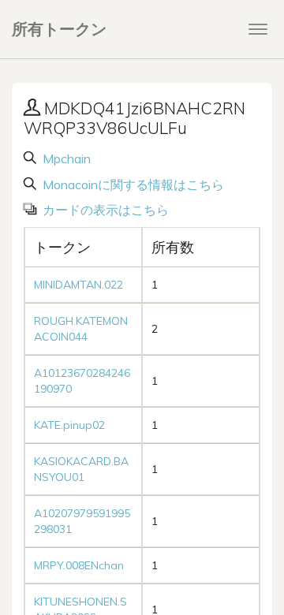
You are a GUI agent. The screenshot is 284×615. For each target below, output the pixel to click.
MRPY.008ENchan (79, 565)
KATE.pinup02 (69, 425)
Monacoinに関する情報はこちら (131, 184)
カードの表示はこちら (104, 210)
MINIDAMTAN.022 (78, 285)
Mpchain (65, 158)
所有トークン (59, 29)
